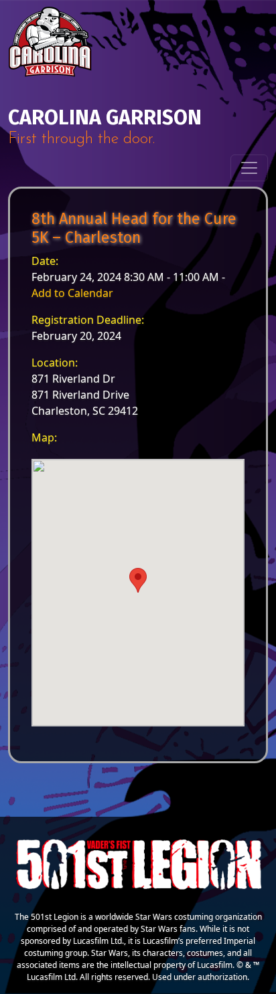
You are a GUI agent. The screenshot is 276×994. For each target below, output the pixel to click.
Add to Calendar (72, 293)
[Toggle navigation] (249, 168)
